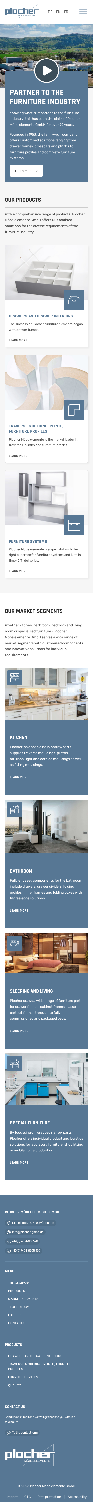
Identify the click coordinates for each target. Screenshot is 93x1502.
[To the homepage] (30, 1455)
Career (14, 1315)
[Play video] (46, 70)
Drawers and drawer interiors (41, 316)
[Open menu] (83, 12)
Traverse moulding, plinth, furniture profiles (36, 428)
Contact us (18, 1323)
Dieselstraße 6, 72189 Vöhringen (33, 1223)
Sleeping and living (31, 991)
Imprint (12, 1497)
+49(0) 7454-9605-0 (25, 1241)
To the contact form (25, 1432)
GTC (27, 1497)
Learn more (24, 171)
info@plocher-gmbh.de (28, 1232)
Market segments (23, 1299)
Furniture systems (28, 541)
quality (14, 1385)
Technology (18, 1307)
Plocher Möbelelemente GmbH (52, 1486)
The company (19, 1283)
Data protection (49, 1497)
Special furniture (30, 1123)
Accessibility (77, 1497)
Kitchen (18, 737)
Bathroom (21, 871)
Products (16, 1291)
